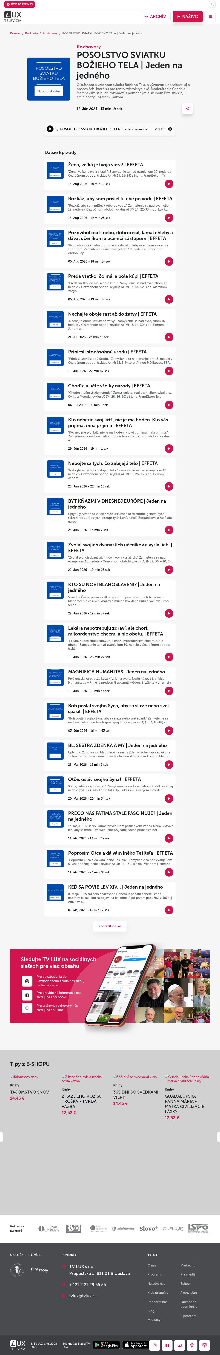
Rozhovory (50, 33)
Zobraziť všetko (110, 926)
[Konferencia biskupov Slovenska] (17, 1270)
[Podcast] (192, 1345)
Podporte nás (22, 4)
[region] (110, 129)
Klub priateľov (158, 1293)
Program (154, 1274)
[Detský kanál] (204, 1345)
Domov (15, 33)
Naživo (190, 16)
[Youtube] (27, 1008)
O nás (152, 1265)
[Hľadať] (212, 4)
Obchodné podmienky (188, 1304)
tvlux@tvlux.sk (83, 1295)
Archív (158, 16)
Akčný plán (188, 1293)
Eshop (185, 1284)
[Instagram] (27, 981)
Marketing (188, 1265)
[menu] (210, 16)
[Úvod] (13, 16)
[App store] (135, 1345)
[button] (50, 128)
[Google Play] (106, 1345)
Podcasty (31, 33)
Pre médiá (188, 1274)
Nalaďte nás (156, 1284)
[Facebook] (27, 995)
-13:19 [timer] (159, 129)
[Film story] (39, 1270)
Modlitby (154, 1320)
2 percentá (188, 1316)
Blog (151, 1311)
